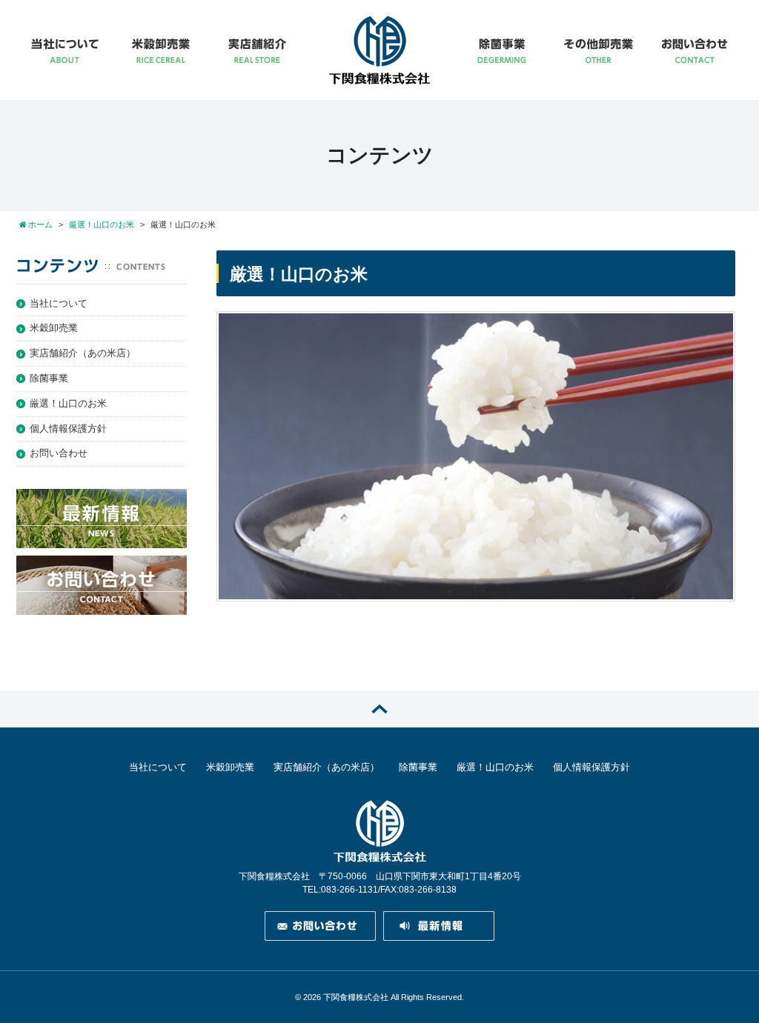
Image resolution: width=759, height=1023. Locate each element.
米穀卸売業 (54, 327)
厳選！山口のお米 (68, 403)
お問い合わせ (58, 453)
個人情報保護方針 (68, 428)
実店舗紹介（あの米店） (83, 353)
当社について (58, 303)
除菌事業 (49, 378)
